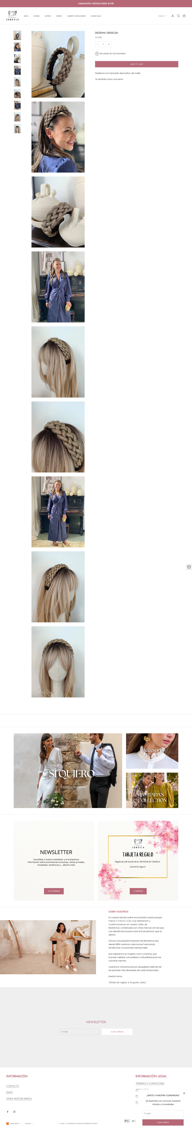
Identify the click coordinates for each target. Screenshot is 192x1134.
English (162, 16)
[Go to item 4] (17, 70)
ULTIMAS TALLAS (96, 16)
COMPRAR (138, 891)
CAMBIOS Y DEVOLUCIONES (76, 16)
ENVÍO (9, 1092)
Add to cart (136, 64)
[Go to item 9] (17, 128)
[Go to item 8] (17, 117)
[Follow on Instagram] (14, 1111)
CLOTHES (48, 16)
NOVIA (26, 16)
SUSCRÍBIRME (54, 891)
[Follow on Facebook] (7, 1111)
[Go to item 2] (17, 47)
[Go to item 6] (17, 93)
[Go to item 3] (17, 58)
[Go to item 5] (17, 82)
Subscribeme (117, 1031)
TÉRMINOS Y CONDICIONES (150, 1083)
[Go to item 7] (17, 105)
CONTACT (59, 16)
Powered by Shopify (90, 1123)
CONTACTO (12, 1086)
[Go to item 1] (17, 35)
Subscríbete (163, 1122)
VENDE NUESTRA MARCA (19, 1098)
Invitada (37, 16)
